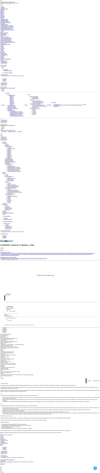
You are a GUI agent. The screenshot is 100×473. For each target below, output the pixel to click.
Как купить (7, 206)
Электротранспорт (11, 166)
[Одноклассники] (2, 241)
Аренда (8, 183)
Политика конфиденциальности (8, 459)
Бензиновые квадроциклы (10, 253)
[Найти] (1, 5)
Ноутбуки (29, 253)
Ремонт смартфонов (11, 178)
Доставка (4, 332)
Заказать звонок (8, 228)
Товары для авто (9, 254)
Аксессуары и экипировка (82, 254)
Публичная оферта (4, 443)
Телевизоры (18, 253)
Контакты (2, 441)
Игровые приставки (49, 253)
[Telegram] (12, 241)
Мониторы (55, 254)
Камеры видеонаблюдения (78, 253)
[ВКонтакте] (1, 241)
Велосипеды (15, 254)
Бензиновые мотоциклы (48, 254)
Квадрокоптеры (16, 255)
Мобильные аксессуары (36, 253)
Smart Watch (59, 253)
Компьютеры (40, 254)
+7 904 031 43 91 (4, 60)
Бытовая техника (87, 253)
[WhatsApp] (9, 241)
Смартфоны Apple (11, 148)
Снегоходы (66, 254)
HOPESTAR (2, 258)
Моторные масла (60, 254)
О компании (2, 442)
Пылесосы (4, 254)
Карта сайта (2, 460)
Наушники (55, 253)
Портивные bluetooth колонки (35, 258)
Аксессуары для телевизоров (67, 253)
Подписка (7, 145)
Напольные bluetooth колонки (23, 258)
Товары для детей (21, 254)
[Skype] (11, 241)
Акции (1, 436)
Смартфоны (2, 253)
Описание (5, 327)
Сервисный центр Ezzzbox (12, 190)
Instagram (4, 79)
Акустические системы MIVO (11, 258)
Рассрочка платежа (4, 440)
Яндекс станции (44, 258)
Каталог (2, 435)
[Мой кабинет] (1, 132)
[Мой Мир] (4, 241)
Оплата (4, 331)
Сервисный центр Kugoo (12, 196)
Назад (7, 144)
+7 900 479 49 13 (3, 63)
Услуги (6, 175)
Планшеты (43, 253)
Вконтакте (5, 78)
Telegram (4, 80)
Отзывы (4, 328)
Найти (2, 464)
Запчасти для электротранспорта (31, 254)
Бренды (1, 444)
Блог (1, 445)
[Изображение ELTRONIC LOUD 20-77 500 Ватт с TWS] (50, 275)
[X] (6, 241)
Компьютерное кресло (72, 254)
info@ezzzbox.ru (4, 74)
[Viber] (7, 241)
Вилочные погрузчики (8, 255)
